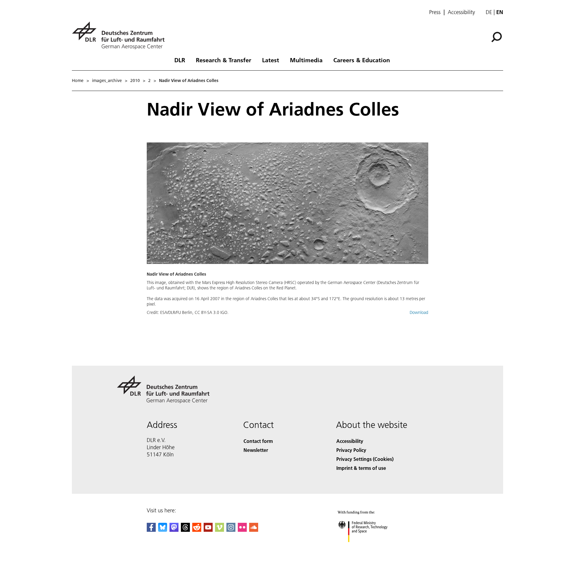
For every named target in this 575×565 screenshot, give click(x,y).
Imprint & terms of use (361, 468)
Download (419, 312)
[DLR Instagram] (230, 529)
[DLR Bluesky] (162, 529)
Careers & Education (361, 60)
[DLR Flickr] (242, 529)
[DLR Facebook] (151, 529)
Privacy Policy (351, 450)
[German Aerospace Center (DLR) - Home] (121, 35)
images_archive (107, 80)
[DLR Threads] (185, 529)
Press (435, 12)
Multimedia (306, 60)
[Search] (497, 36)
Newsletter (255, 450)
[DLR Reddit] (196, 529)
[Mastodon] (174, 529)
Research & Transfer (223, 60)
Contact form (258, 441)
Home (78, 80)
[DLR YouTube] (208, 529)
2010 (135, 80)
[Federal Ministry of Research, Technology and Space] (370, 548)
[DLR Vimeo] (219, 529)
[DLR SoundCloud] (253, 529)
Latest (270, 60)
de (489, 12)
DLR (179, 60)
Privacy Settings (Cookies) (365, 459)
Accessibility (461, 12)
